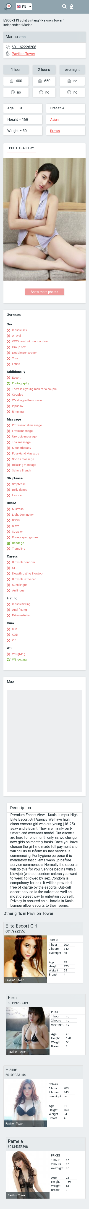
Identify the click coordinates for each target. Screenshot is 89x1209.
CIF (14, 640)
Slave (15, 526)
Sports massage (23, 459)
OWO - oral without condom (30, 341)
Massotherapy (21, 447)
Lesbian (17, 495)
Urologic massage (24, 436)
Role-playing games (25, 537)
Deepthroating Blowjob (27, 573)
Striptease (19, 484)
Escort (16, 377)
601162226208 (24, 47)
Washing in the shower (27, 400)
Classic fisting (21, 604)
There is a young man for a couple (34, 389)
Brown (55, 131)
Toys (15, 358)
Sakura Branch (21, 470)
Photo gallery (21, 148)
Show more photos (44, 292)
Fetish (16, 364)
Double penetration (24, 352)
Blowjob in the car (24, 579)
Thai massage (21, 442)
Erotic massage (22, 431)
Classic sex (19, 330)
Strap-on (18, 531)
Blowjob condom (23, 562)
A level (16, 335)
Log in (72, 5)
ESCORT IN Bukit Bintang (21, 20)
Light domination (23, 514)
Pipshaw (17, 406)
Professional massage (27, 425)
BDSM (16, 520)
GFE (14, 568)
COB (15, 634)
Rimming (18, 411)
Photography (20, 383)
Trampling (18, 548)
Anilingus (18, 590)
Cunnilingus (19, 584)
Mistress (18, 509)
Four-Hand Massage (25, 453)
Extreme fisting (21, 615)
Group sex (19, 347)
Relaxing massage (24, 464)
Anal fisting (19, 609)
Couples (17, 394)
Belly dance (19, 489)
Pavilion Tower (52, 20)
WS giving (18, 654)
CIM (14, 629)
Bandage (18, 543)
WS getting (19, 659)
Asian (54, 120)
